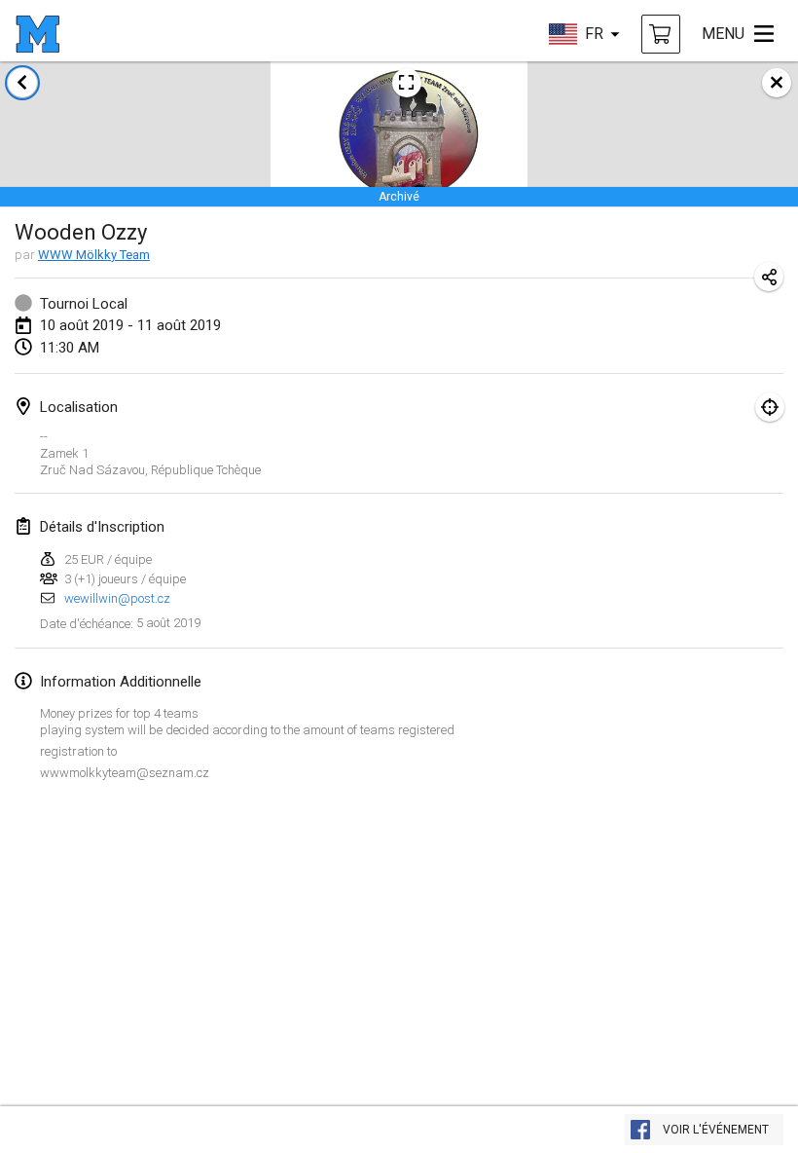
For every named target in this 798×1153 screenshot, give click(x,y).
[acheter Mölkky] (660, 34)
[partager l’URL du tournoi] (768, 276)
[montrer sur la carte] (769, 407)
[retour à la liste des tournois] (22, 82)
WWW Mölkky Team (94, 254)
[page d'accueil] (37, 34)
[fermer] (776, 82)
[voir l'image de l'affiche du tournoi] (406, 82)
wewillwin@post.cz (117, 598)
